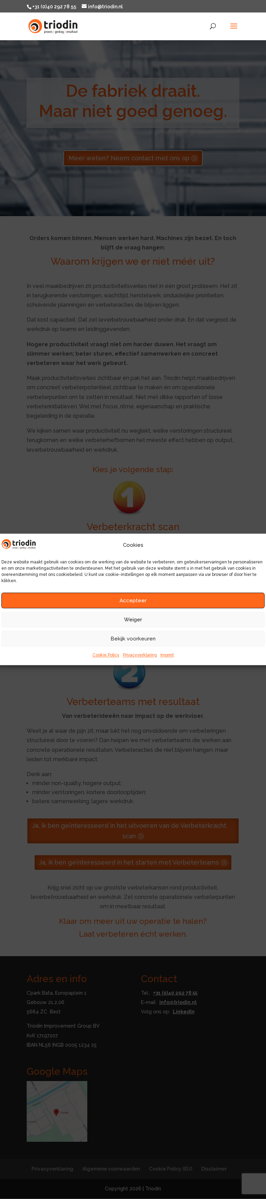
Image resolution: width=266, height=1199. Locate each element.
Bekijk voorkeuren (133, 639)
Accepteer (133, 600)
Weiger (133, 619)
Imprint (167, 655)
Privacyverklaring (140, 655)
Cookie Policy (105, 655)
